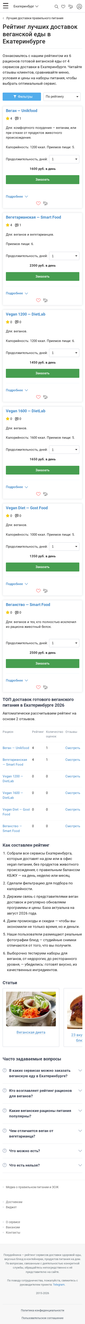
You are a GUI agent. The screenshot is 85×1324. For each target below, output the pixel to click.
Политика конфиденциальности (42, 1310)
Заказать (42, 179)
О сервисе (13, 1222)
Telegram (59, 1284)
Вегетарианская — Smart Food (33, 217)
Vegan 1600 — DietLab (25, 411)
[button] (5, 5)
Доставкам (14, 1202)
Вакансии (13, 1227)
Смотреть (72, 748)
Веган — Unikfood (21, 110)
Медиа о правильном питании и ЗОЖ (32, 1187)
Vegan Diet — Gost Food (27, 508)
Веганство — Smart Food (28, 604)
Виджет (11, 1207)
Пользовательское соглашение (42, 1318)
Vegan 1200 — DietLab (25, 314)
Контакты (13, 1232)
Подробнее (14, 197)
